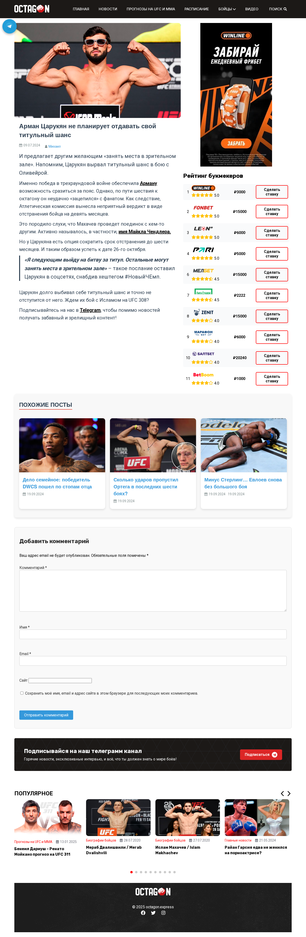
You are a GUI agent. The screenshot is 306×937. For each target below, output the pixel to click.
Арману (148, 183)
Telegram (90, 310)
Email (25, 654)
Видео (251, 9)
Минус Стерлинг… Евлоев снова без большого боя (243, 483)
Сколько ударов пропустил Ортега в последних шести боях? (146, 486)
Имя (24, 627)
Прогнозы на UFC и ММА (151, 9)
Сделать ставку (272, 191)
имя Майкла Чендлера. (145, 231)
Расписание (197, 9)
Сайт (23, 680)
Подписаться (257, 754)
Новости (108, 9)
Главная (81, 9)
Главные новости (238, 840)
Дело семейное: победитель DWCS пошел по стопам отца (57, 483)
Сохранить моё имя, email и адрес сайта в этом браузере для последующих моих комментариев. (111, 693)
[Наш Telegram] (9, 26)
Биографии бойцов (101, 840)
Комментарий (33, 567)
